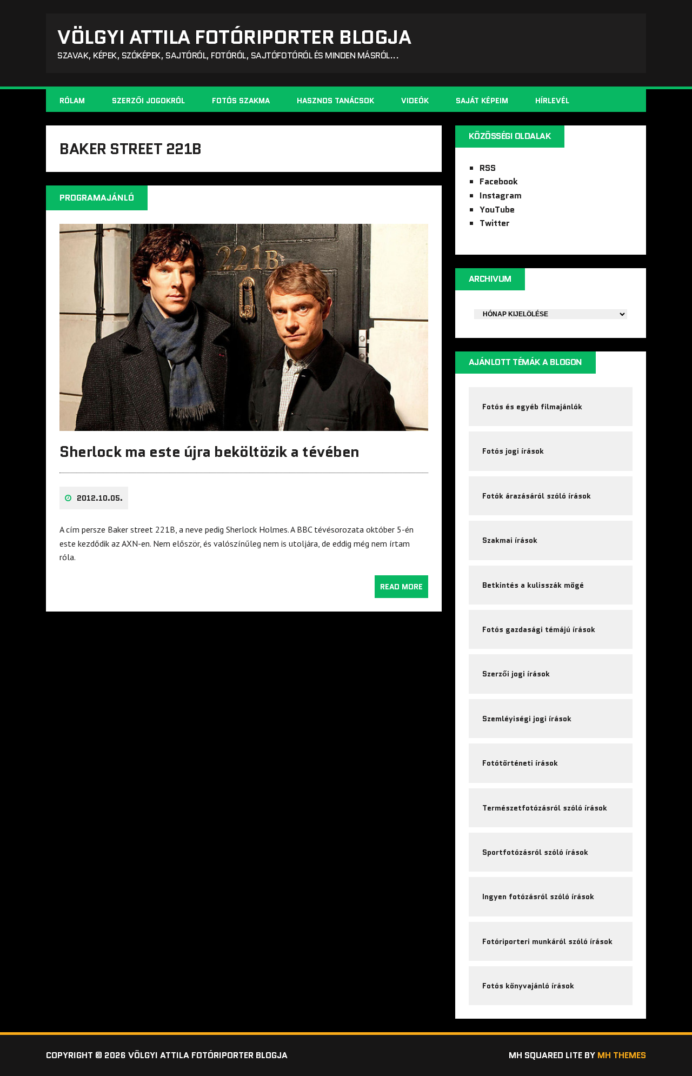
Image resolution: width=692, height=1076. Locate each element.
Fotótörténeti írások (520, 763)
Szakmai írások (509, 540)
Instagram (501, 195)
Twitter (495, 223)
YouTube (497, 209)
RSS (488, 168)
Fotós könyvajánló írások (528, 985)
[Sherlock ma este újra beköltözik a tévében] (243, 424)
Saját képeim (482, 100)
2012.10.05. (100, 498)
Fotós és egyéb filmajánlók (532, 406)
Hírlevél (552, 100)
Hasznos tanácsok (335, 100)
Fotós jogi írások (513, 451)
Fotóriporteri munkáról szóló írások (547, 941)
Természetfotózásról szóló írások (544, 807)
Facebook (499, 181)
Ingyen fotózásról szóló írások (538, 896)
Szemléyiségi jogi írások (526, 718)
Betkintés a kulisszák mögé (533, 585)
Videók (415, 100)
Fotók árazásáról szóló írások (536, 495)
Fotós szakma (241, 100)
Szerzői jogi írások (516, 673)
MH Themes (621, 1055)
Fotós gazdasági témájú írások (538, 629)
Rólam (72, 100)
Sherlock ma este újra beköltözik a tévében (209, 451)
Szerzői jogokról (148, 100)
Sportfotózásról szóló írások (535, 852)
